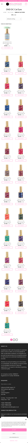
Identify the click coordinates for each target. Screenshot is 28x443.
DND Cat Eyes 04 (21, 70)
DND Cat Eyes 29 (21, 287)
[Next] (16, 340)
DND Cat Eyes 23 (7, 244)
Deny (14, 433)
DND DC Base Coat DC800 (7, 44)
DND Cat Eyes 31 (21, 309)
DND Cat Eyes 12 (21, 135)
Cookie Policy (12, 440)
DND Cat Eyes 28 (7, 287)
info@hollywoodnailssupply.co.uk (10, 407)
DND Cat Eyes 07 (7, 113)
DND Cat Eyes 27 (21, 265)
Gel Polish (10, 12)
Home (4, 12)
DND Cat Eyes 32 (7, 331)
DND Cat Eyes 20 (21, 200)
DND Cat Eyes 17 (20, 178)
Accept (14, 430)
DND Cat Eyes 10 (7, 135)
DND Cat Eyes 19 (7, 200)
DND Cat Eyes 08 (21, 113)
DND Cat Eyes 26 (7, 265)
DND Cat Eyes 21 (7, 222)
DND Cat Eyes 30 (7, 309)
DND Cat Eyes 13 (7, 157)
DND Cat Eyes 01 (7, 70)
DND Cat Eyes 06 (21, 91)
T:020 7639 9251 (6, 403)
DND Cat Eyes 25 (21, 244)
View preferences (14, 437)
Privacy (16, 440)
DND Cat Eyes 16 (7, 178)
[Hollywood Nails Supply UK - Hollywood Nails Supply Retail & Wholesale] (14, 4)
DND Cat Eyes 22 (21, 222)
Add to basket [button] (7, 47)
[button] (26, 419)
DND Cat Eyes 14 (21, 157)
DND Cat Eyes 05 (7, 91)
